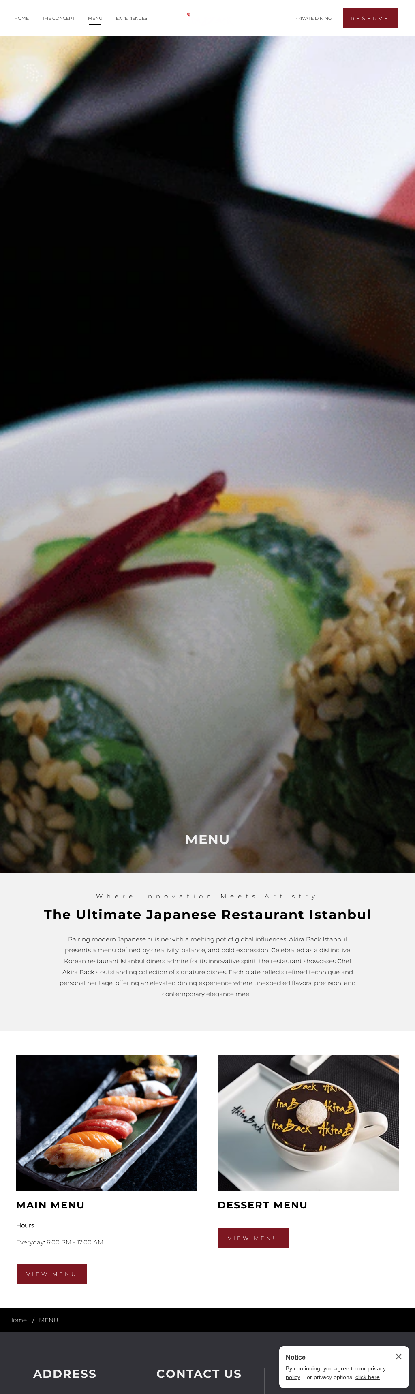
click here (367, 1377)
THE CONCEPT (58, 18)
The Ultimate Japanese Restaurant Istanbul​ (208, 914)
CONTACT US (199, 1373)
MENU (95, 18)
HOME (21, 18)
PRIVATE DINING (313, 18)
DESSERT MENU (263, 1205)
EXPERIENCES (132, 18)
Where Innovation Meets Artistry (207, 896)
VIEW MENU (51, 1277)
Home (17, 1320)
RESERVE (370, 18)
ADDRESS (65, 1373)
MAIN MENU (50, 1205)
